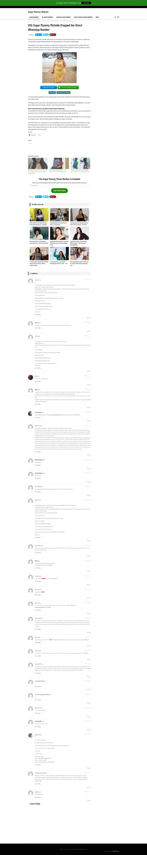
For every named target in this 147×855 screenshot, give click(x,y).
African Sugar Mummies (63, 17)
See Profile (52, 92)
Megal (36, 561)
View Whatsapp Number (63, 92)
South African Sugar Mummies (83, 17)
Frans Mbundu (38, 412)
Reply (89, 317)
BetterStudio (116, 851)
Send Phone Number (59, 191)
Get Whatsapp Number (69, 87)
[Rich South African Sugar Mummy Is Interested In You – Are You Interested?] (39, 233)
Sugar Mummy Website (38, 11)
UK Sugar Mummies (47, 17)
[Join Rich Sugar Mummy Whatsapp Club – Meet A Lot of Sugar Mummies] (80, 163)
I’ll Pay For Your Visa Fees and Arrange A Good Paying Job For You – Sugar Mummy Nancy (37, 171)
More (97, 17)
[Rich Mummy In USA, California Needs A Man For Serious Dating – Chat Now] (79, 214)
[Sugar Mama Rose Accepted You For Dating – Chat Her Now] (59, 214)
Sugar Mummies (34, 17)
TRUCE (36, 389)
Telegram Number (48, 87)
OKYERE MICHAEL (39, 460)
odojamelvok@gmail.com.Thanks (43, 607)
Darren (36, 322)
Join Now (86, 3)
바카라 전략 (38, 721)
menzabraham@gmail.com (44, 758)
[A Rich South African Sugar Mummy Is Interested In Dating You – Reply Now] (39, 214)
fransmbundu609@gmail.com (55, 415)
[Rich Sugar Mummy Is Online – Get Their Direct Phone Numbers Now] (59, 163)
